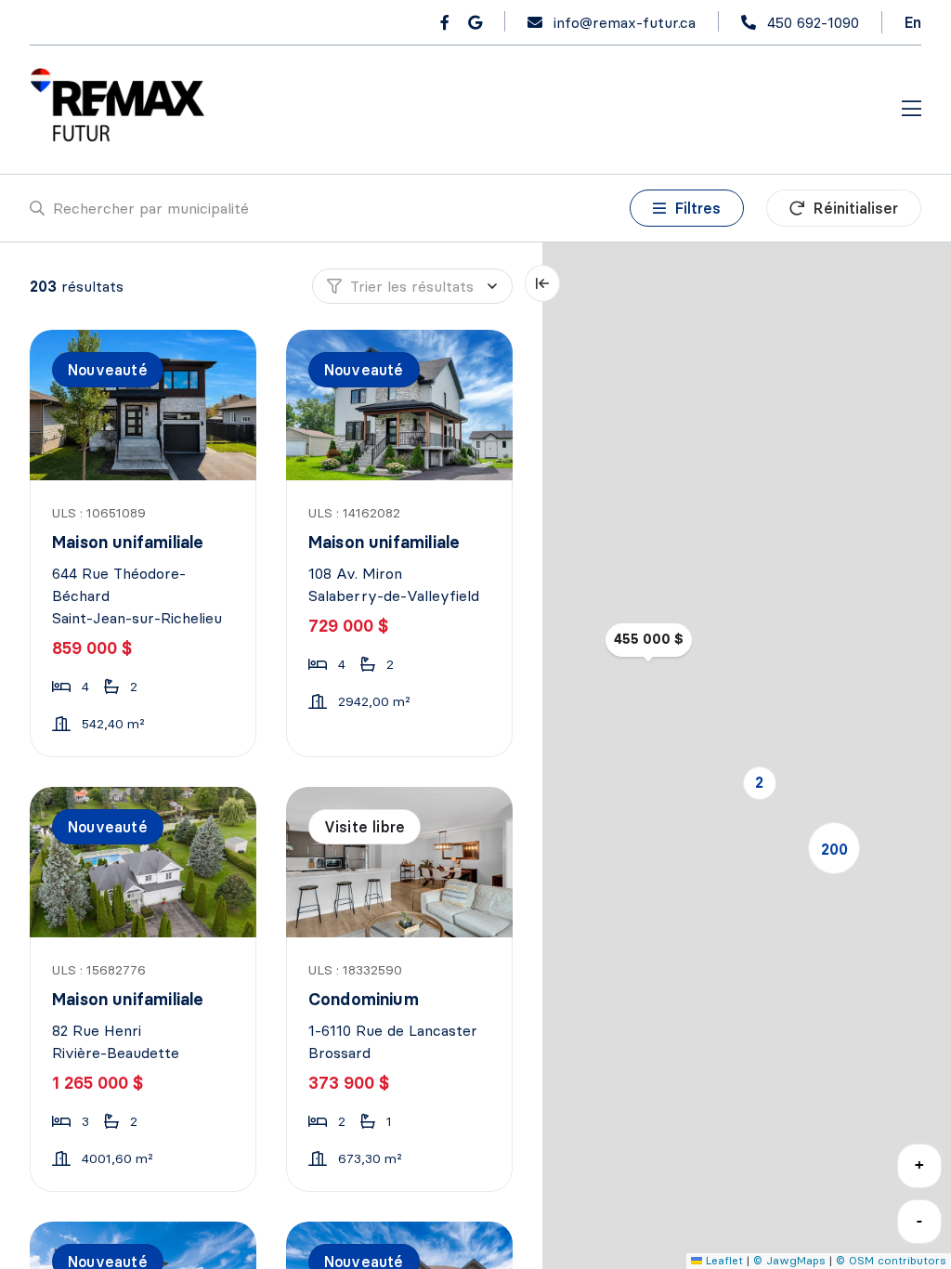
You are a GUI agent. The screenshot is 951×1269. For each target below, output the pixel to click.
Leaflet (722, 1260)
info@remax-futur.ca (625, 22)
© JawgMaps (789, 1260)
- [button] (919, 1220)
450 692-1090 (813, 22)
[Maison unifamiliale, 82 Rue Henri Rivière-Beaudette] (144, 862)
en (913, 22)
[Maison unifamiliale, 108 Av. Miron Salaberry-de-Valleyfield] (400, 405)
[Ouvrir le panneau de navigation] (911, 109)
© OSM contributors (891, 1260)
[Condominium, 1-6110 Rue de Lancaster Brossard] (400, 862)
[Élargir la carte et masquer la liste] (542, 283)
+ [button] (919, 1164)
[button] (759, 783)
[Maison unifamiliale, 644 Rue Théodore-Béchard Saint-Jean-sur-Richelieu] (144, 405)
